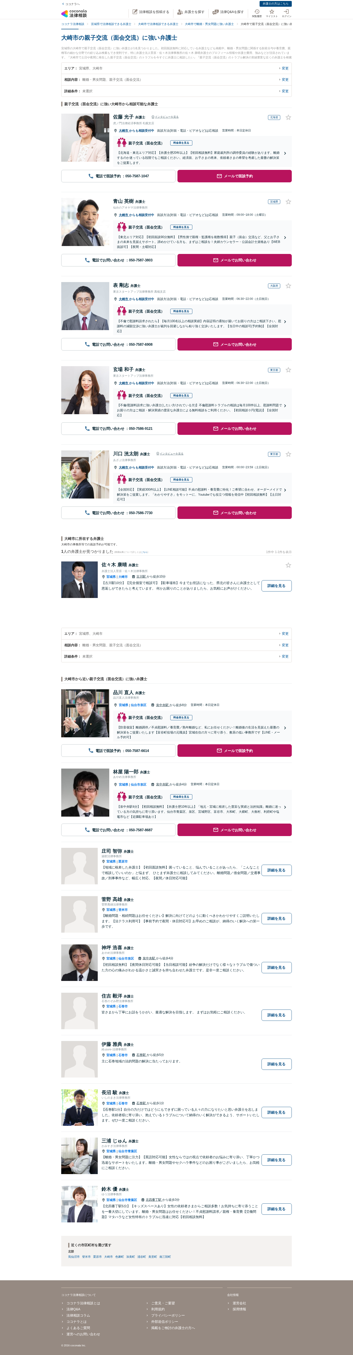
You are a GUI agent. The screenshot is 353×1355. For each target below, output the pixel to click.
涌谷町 (141, 1256)
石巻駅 (141, 1055)
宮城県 (111, 577)
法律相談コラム (78, 1315)
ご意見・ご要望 (163, 1303)
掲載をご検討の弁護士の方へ (173, 1328)
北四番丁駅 (154, 1199)
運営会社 (239, 1303)
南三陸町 (165, 1256)
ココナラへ (72, 4)
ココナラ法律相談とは (83, 1303)
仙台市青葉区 (127, 1151)
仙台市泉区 (138, 705)
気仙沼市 (74, 1256)
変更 (285, 68)
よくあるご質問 (78, 1328)
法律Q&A (73, 1309)
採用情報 (239, 1309)
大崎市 (124, 130)
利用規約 (158, 1309)
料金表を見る (181, 142)
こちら (144, 552)
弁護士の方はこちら (276, 3)
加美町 (130, 1256)
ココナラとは (77, 1322)
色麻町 (119, 1256)
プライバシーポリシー (168, 1315)
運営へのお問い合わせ (83, 1334)
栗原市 (123, 861)
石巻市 (123, 1006)
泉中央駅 (163, 705)
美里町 (152, 1256)
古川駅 (141, 576)
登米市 (123, 910)
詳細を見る (277, 586)
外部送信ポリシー (164, 1322)
